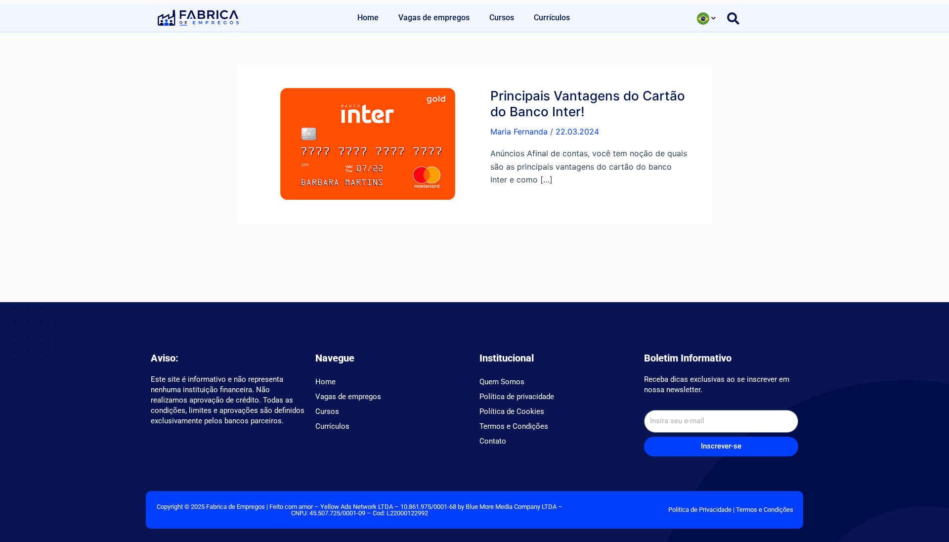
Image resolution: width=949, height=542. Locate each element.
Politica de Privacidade (700, 509)
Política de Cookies (511, 411)
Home (368, 17)
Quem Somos (501, 381)
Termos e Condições (513, 426)
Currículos (552, 17)
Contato (492, 441)
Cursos (501, 17)
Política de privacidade (516, 396)
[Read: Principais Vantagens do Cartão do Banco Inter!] (367, 143)
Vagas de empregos (434, 17)
